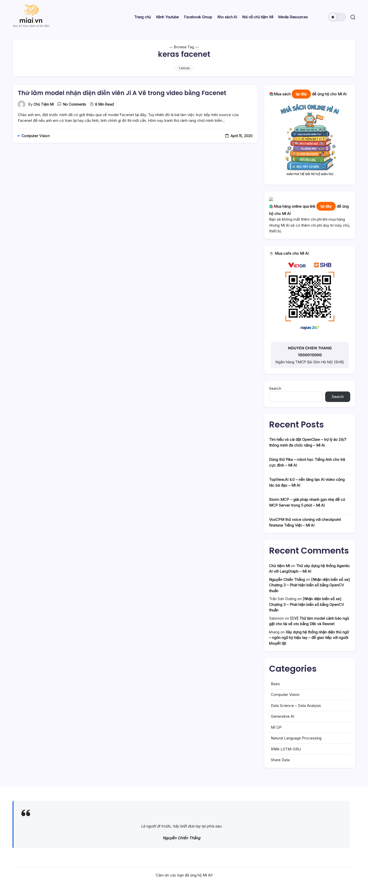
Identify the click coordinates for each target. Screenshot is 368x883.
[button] (337, 17)
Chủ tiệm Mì (44, 104)
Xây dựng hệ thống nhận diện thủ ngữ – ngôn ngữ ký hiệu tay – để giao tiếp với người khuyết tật (309, 638)
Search (275, 388)
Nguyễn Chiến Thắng (287, 579)
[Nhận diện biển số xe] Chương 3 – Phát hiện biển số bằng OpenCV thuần (309, 585)
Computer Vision (285, 694)
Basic (275, 683)
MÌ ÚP (276, 727)
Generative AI (282, 716)
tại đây (301, 94)
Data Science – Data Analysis (296, 705)
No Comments (74, 104)
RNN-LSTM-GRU (286, 749)
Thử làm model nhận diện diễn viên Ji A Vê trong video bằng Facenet (122, 93)
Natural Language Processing (296, 738)
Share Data (280, 759)
